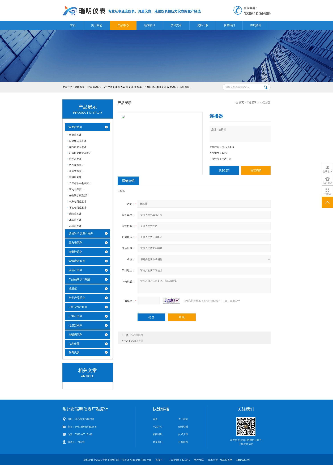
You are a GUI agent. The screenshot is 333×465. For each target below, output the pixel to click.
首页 (73, 25)
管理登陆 (199, 459)
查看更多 (74, 352)
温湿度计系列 (77, 260)
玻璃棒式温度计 (77, 140)
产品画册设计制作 (80, 279)
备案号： (160, 459)
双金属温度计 (76, 165)
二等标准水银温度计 (80, 183)
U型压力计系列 (78, 306)
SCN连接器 (137, 340)
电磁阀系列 (75, 334)
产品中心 (123, 25)
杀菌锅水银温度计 (79, 195)
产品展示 (251, 102)
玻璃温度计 (75, 177)
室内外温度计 (76, 189)
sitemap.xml (243, 459)
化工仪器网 (226, 459)
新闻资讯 (149, 25)
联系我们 (229, 25)
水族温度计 (75, 219)
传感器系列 (75, 325)
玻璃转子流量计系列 (81, 233)
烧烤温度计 (75, 213)
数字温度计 (75, 159)
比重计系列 (75, 316)
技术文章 (176, 25)
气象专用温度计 (77, 201)
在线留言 (255, 25)
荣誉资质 (183, 426)
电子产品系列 (77, 297)
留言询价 (256, 170)
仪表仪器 (74, 343)
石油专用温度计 (77, 207)
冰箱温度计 (75, 225)
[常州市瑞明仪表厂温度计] (131, 3)
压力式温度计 (76, 171)
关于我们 (96, 25)
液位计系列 (75, 270)
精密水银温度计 (77, 146)
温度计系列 (75, 126)
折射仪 (73, 288)
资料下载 (202, 25)
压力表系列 (75, 242)
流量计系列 (75, 251)
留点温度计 (75, 134)
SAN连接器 (137, 335)
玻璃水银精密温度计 (80, 153)
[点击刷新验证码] (171, 301)
